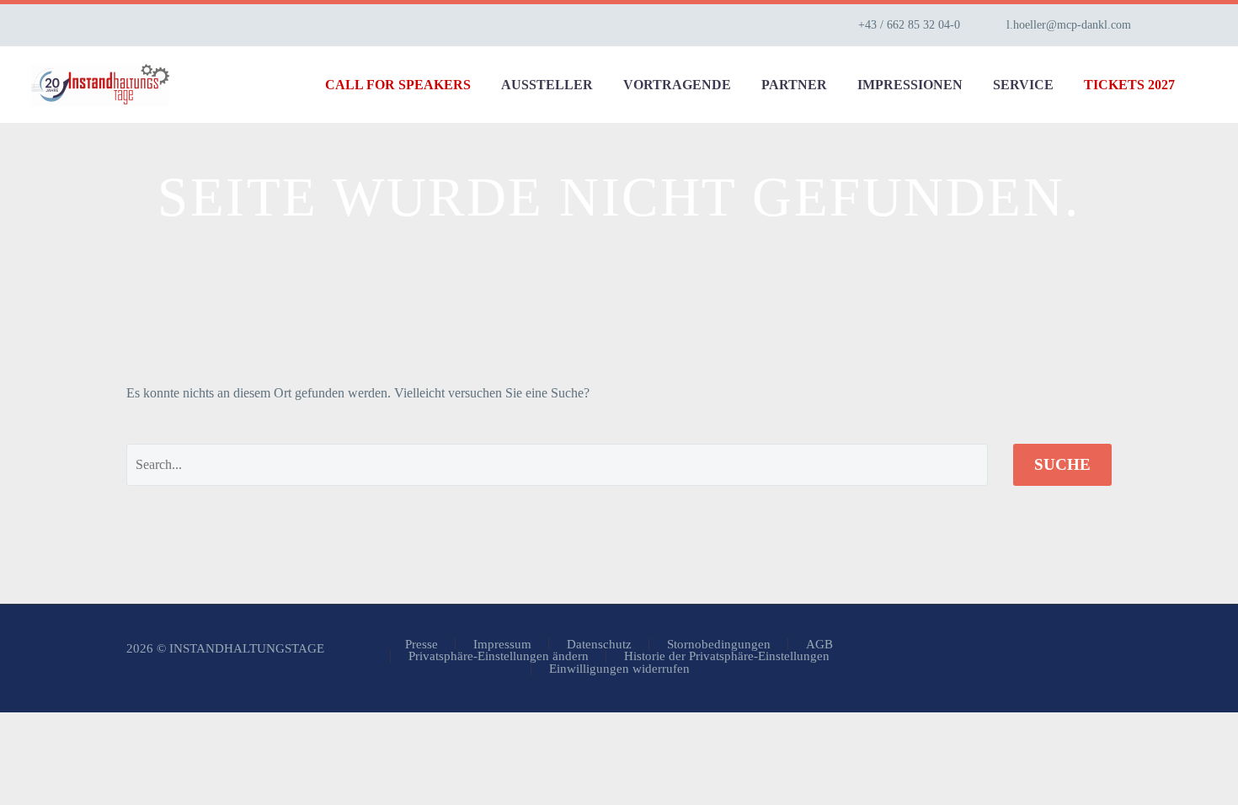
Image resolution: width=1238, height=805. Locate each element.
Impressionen (910, 84)
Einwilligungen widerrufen (619, 669)
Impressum (502, 644)
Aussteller (547, 84)
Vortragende (677, 84)
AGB (819, 644)
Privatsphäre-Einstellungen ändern (498, 656)
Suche (1062, 464)
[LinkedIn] (1198, 25)
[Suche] (1207, 84)
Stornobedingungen (719, 644)
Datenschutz (599, 644)
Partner (794, 84)
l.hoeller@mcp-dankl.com (1068, 25)
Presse (421, 644)
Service (1023, 84)
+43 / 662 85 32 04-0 (909, 25)
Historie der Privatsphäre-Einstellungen (727, 656)
